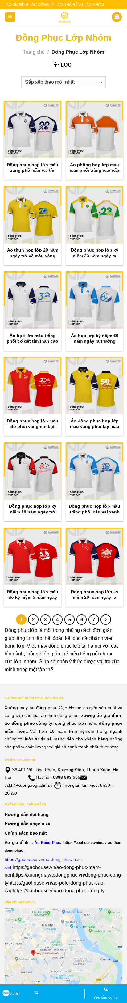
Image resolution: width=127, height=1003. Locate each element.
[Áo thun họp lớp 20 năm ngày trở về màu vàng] (32, 215)
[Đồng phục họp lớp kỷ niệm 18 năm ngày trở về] (32, 471)
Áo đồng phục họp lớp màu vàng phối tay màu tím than (94, 426)
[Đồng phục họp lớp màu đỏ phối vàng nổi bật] (32, 385)
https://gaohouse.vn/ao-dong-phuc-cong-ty (58, 890)
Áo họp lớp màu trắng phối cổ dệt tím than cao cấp (32, 341)
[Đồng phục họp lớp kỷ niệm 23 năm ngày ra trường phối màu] (94, 215)
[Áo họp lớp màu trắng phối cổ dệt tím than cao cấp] (32, 300)
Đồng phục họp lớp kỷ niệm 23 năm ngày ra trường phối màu (94, 255)
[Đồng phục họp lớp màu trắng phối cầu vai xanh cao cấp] (94, 471)
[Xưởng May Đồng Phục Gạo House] (63, 17)
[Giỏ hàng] (117, 17)
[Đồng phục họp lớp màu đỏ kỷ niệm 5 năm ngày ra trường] (32, 556)
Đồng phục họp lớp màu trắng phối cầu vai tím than (32, 170)
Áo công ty (42, 4)
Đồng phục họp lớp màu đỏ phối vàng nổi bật (32, 423)
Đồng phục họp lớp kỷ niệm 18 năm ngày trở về (32, 512)
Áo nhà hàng (70, 4)
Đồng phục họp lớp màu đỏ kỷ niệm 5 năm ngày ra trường (32, 597)
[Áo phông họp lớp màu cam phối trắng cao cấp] (94, 129)
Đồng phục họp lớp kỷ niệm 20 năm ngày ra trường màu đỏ (94, 597)
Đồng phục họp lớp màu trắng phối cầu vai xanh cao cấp (94, 512)
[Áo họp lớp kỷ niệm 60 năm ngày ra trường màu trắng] (94, 300)
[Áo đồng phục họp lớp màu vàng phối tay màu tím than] (94, 385)
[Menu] (10, 17)
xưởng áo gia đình (101, 715)
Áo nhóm (95, 4)
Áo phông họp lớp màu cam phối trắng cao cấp (94, 167)
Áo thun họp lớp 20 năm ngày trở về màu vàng (32, 253)
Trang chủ (34, 52)
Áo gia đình (17, 4)
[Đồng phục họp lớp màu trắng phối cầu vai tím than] (32, 129)
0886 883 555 (66, 777)
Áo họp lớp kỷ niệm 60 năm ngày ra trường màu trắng (94, 341)
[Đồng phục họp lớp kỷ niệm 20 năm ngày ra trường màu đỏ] (94, 556)
